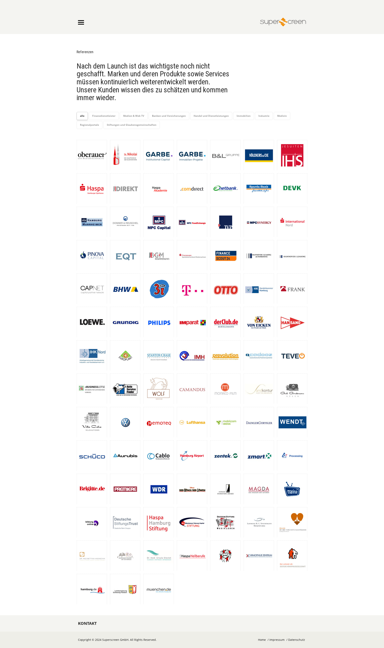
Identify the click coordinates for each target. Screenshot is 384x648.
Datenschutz (296, 640)
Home (262, 640)
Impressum (277, 640)
